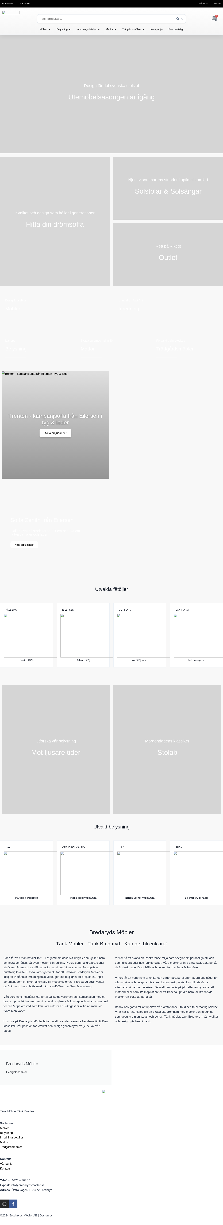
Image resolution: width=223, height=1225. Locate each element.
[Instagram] (4, 1204)
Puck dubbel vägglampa (83, 897)
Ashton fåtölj (83, 660)
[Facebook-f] (13, 1204)
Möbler (4, 1128)
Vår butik (6, 1163)
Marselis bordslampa (26, 897)
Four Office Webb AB (67, 1215)
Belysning (6, 1132)
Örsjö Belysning (73, 847)
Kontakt (5, 1168)
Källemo (11, 609)
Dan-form (182, 609)
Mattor (4, 1142)
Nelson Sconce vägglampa (140, 897)
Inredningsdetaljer (11, 1137)
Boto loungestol (196, 660)
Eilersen (68, 609)
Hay (8, 847)
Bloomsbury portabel (196, 897)
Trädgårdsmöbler (11, 1147)
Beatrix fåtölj (26, 660)
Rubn (178, 847)
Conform (125, 609)
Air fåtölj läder (139, 660)
